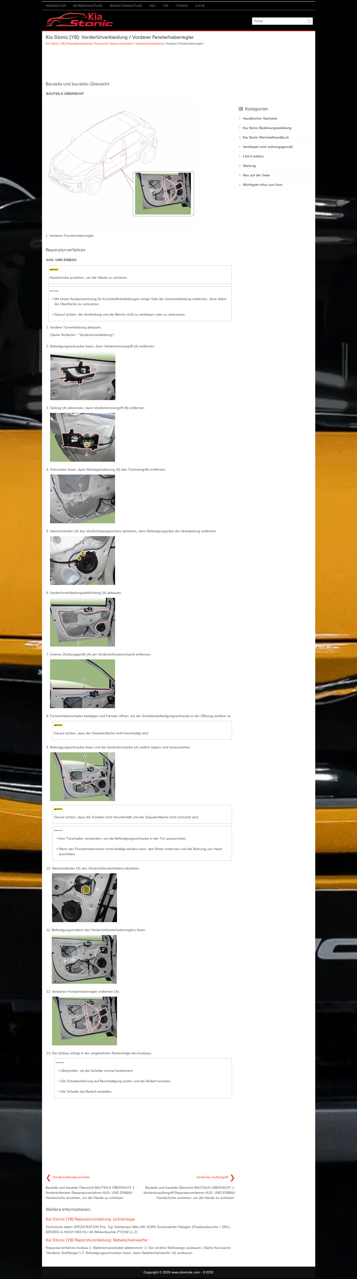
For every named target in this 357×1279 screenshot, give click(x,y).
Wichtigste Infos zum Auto (262, 185)
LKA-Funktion (253, 156)
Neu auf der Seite (256, 175)
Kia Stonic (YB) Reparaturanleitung (69, 43)
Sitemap (182, 6)
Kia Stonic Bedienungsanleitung (267, 128)
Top (166, 6)
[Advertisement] (140, 62)
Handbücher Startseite (260, 118)
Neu (153, 6)
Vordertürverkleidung (150, 43)
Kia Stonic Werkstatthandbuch (266, 137)
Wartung (249, 166)
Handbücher (56, 6)
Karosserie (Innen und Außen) (114, 43)
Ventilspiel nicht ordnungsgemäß (268, 147)
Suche (200, 6)
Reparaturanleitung (126, 6)
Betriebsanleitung (87, 6)
